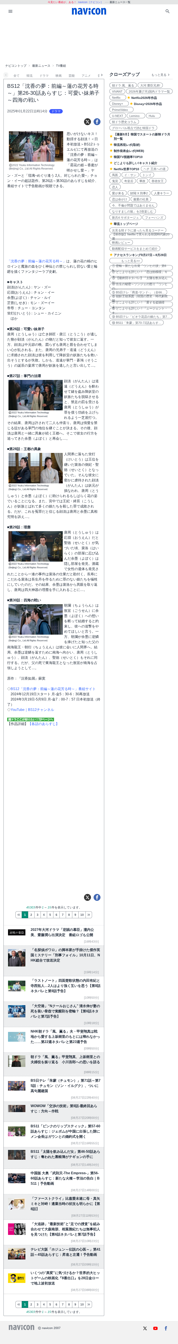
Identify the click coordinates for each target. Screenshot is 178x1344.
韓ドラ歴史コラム (124, 122)
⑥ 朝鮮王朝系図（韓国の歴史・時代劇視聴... (140, 298)
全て (16, 75)
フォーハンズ (154, 217)
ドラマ (44, 75)
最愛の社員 (140, 199)
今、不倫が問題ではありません (133, 205)
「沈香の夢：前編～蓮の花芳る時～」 (36, 261)
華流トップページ (126, 224)
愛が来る (118, 193)
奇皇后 (128, 181)
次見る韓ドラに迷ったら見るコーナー (138, 230)
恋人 (115, 187)
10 (82, 915)
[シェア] (97, 121)
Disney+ (119, 103)
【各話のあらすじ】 (43, 724)
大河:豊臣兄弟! (150, 85)
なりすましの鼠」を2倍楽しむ (132, 211)
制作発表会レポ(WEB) (129, 151)
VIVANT (117, 91)
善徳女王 (158, 181)
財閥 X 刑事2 (139, 193)
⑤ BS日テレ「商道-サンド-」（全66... (138, 292)
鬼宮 (115, 181)
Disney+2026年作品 (148, 104)
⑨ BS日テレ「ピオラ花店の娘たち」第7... (141, 316)
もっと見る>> (126, 261)
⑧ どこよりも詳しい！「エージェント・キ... (140, 310)
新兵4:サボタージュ (125, 217)
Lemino (136, 116)
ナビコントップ (15, 65)
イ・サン (130, 175)
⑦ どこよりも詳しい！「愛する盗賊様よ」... (138, 304)
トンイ (147, 175)
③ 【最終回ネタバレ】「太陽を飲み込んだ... (140, 280)
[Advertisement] (89, 40)
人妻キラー (161, 193)
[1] (18, 914)
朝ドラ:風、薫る (123, 85)
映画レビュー (121, 242)
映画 (59, 75)
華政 (142, 181)
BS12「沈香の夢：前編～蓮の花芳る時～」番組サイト (53, 689)
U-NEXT (117, 116)
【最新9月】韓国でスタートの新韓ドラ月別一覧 (142, 136)
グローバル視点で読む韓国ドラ (133, 128)
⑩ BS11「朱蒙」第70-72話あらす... (136, 322)
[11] (89, 914)
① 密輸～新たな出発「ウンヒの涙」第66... (139, 267)
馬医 (115, 175)
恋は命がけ (119, 199)
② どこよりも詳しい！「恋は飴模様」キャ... (140, 273)
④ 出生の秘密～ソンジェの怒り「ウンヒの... (140, 286)
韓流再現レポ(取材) (127, 144)
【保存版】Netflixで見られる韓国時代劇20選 (141, 236)
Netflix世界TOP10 (126, 169)
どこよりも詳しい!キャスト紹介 (135, 163)
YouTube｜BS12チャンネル (32, 710)
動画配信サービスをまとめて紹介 (135, 248)
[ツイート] (87, 121)
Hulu (153, 116)
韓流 (29, 75)
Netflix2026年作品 (144, 98)
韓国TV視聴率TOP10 (128, 157)
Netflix (118, 97)
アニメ (86, 75)
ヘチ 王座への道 (154, 169)
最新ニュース (41, 65)
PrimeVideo (121, 109)
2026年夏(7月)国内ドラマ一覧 (149, 91)
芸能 (72, 75)
